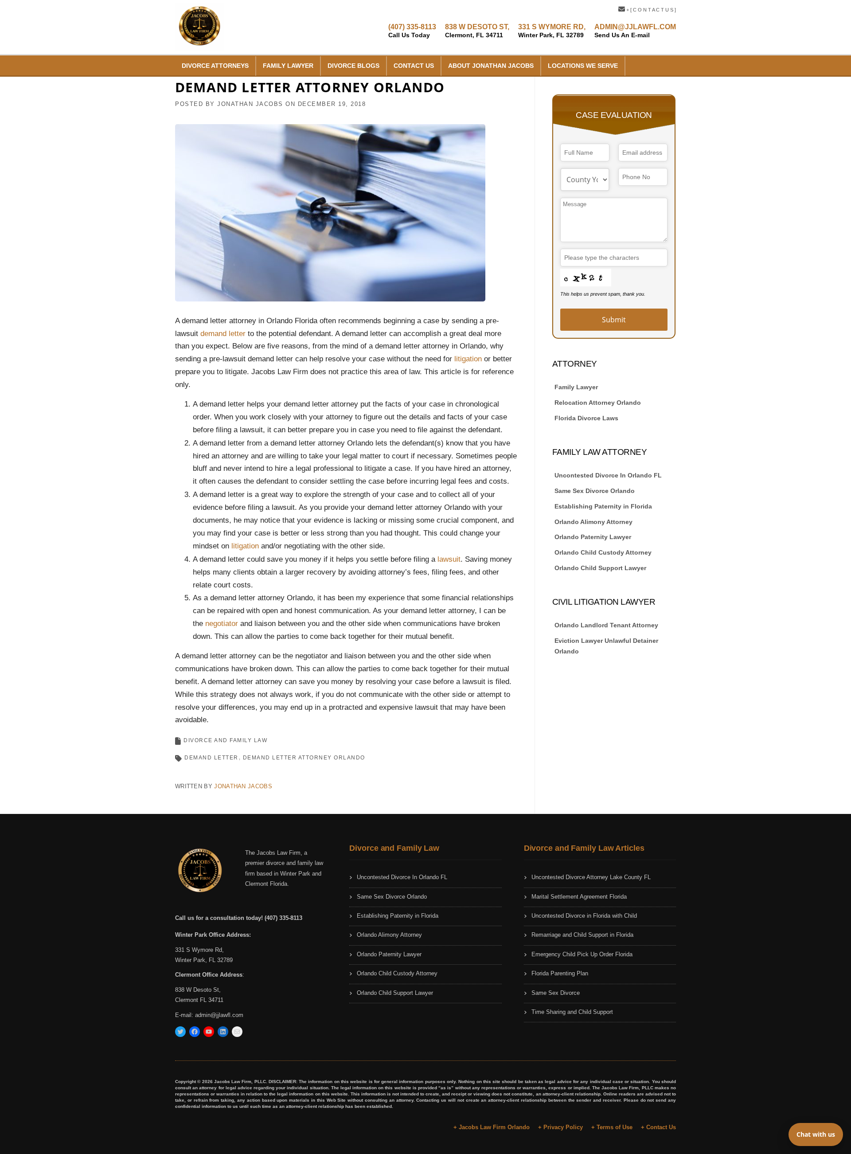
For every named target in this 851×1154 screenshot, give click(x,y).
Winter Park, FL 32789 (204, 960)
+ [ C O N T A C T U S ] (650, 9)
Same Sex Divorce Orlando (594, 490)
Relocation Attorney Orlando (597, 402)
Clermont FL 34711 (199, 1000)
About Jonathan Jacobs (491, 65)
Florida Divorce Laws (586, 418)
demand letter (224, 333)
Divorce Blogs (353, 65)
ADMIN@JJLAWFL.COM (635, 31)
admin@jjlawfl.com (219, 1015)
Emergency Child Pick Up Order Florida (581, 954)
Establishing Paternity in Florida (603, 506)
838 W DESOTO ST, (477, 31)
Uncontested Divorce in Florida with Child (584, 915)
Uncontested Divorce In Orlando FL (608, 475)
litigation (469, 359)
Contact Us (414, 65)
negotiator (222, 623)
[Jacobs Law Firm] (199, 26)
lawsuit (449, 559)
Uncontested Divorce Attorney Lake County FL (591, 877)
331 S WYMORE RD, (552, 31)
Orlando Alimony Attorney (593, 521)
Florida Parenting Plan (559, 973)
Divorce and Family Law (225, 740)
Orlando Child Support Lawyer (600, 567)
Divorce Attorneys (215, 65)
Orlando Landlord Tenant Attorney (606, 625)
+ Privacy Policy (560, 1127)
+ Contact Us (658, 1127)
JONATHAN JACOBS (250, 104)
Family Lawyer (288, 65)
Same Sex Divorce (555, 993)
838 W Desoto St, (198, 989)
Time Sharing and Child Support (572, 1012)
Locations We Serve (583, 65)
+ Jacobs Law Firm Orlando (491, 1127)
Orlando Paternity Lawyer (592, 536)
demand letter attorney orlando (304, 758)
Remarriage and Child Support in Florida (582, 934)
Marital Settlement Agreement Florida (579, 896)
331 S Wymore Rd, (199, 950)
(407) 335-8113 (412, 31)
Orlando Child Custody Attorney (603, 552)
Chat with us (815, 1134)
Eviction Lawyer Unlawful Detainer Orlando (606, 646)
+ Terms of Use (611, 1127)
